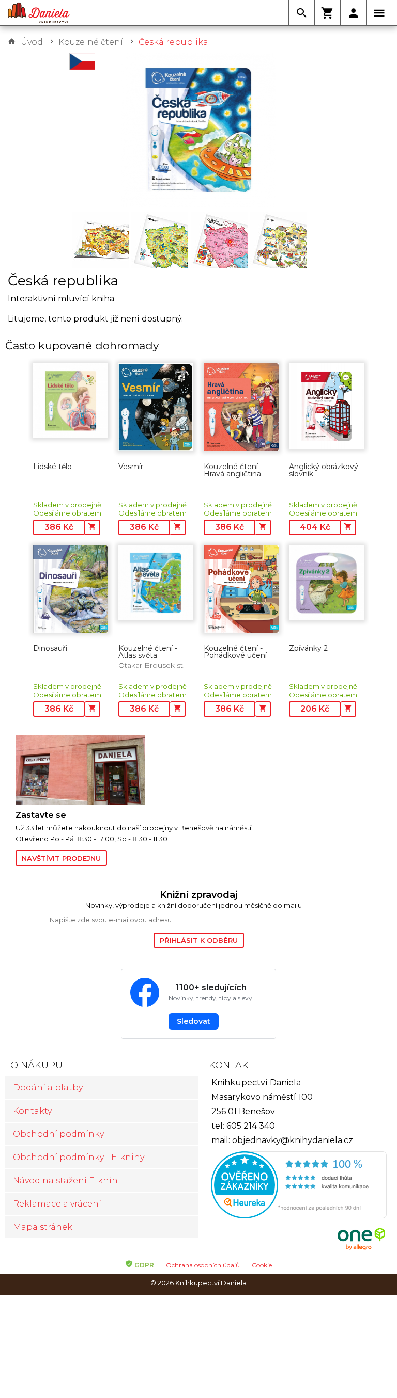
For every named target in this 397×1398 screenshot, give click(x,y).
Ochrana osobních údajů (203, 1265)
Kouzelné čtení (90, 42)
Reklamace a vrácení (57, 1204)
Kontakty (32, 1111)
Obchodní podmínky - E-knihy (78, 1157)
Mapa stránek (42, 1227)
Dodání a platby (48, 1087)
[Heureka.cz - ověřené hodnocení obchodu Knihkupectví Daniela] (295, 1186)
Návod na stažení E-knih (65, 1180)
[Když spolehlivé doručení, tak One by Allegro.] (361, 1249)
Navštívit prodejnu (61, 858)
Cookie (262, 1265)
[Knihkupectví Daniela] (39, 13)
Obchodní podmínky (58, 1134)
